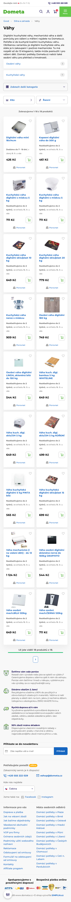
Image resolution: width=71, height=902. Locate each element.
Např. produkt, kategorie (25, 35)
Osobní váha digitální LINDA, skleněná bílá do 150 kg (19, 375)
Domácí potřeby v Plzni (49, 832)
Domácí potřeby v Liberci (50, 836)
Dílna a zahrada (22, 21)
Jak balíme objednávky (16, 820)
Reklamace (9, 848)
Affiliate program (13, 868)
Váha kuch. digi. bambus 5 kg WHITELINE (48, 375)
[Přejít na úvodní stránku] (13, 12)
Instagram (47, 796)
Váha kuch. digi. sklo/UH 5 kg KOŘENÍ (51, 434)
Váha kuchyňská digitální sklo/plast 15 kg (51, 492)
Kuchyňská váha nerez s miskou (16, 316)
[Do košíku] (29, 160)
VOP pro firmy (11, 832)
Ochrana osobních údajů (17, 836)
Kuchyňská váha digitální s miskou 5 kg (18, 197)
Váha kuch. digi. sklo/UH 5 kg (15, 434)
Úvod (6, 21)
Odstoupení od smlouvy (17, 852)
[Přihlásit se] (48, 12)
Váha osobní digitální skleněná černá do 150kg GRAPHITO (51, 553)
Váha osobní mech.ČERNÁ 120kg (50, 611)
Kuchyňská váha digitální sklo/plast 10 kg (18, 258)
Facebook (30, 796)
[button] (41, 12)
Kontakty (8, 864)
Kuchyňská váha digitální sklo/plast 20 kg (52, 258)
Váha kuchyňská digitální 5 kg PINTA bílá (18, 492)
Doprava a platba (13, 812)
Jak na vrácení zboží (15, 816)
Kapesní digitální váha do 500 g (49, 139)
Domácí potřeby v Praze (50, 812)
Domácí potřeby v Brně (49, 816)
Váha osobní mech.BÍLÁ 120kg (16, 611)
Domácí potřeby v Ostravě (51, 820)
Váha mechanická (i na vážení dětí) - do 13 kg (19, 553)
